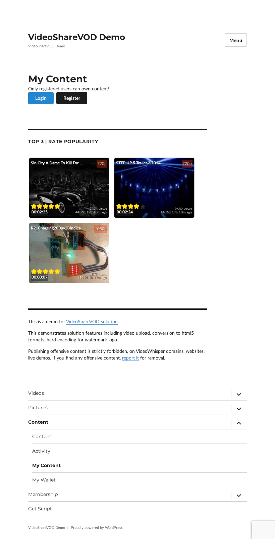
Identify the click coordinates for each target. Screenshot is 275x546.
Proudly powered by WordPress (97, 527)
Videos (36, 393)
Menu (235, 40)
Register (71, 98)
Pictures (38, 408)
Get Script (40, 509)
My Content (46, 465)
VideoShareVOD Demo (76, 37)
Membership (43, 494)
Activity (41, 451)
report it (130, 358)
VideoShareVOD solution (92, 321)
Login (41, 98)
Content (38, 422)
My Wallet (44, 480)
